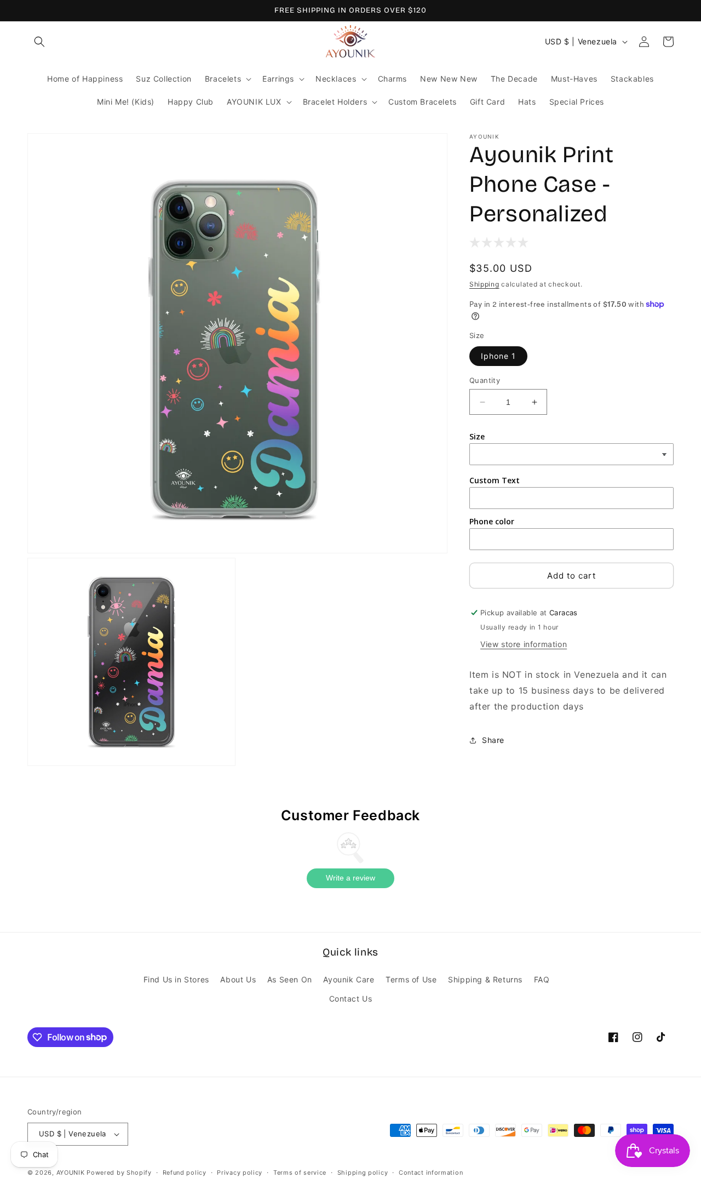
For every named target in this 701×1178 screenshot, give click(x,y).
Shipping (484, 284)
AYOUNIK (70, 1172)
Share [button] (493, 740)
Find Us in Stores (176, 979)
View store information (523, 644)
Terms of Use (411, 979)
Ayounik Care (348, 979)
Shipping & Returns (485, 979)
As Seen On (289, 979)
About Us (238, 979)
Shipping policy (362, 1172)
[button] (39, 42)
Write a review (350, 877)
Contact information (431, 1172)
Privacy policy (239, 1172)
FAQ (542, 979)
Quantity (484, 380)
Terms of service (299, 1172)
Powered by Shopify (119, 1172)
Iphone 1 (498, 356)
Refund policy (184, 1172)
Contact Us (350, 998)
